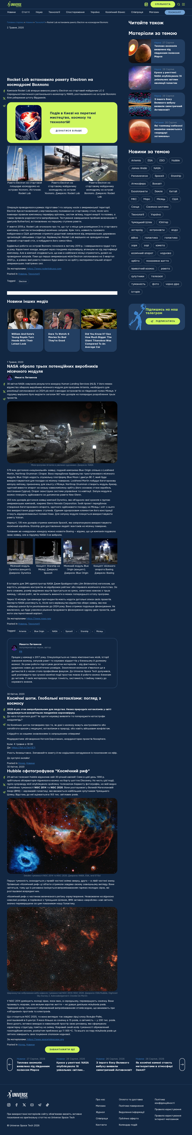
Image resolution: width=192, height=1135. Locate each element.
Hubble (176, 160)
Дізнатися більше (69, 131)
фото (155, 284)
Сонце (135, 207)
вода (174, 230)
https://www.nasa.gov (38, 618)
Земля (158, 191)
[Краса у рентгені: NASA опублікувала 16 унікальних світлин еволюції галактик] (140, 78)
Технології (54, 12)
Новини (11, 12)
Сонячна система (157, 207)
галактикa (151, 237)
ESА (150, 160)
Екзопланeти (139, 191)
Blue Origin (39, 631)
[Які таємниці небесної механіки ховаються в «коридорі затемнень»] (140, 131)
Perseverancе (139, 176)
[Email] (20, 651)
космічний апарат (142, 253)
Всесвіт (157, 183)
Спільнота (163, 4)
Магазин (154, 12)
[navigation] (178, 4)
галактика (171, 237)
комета (160, 245)
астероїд (137, 230)
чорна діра (172, 284)
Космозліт (175, 12)
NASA (54, 631)
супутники (137, 276)
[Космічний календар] (146, 4)
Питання (159, 122)
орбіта (135, 261)
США (175, 199)
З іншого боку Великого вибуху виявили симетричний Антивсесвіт (168, 104)
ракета (165, 268)
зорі (146, 245)
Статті (26, 12)
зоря (134, 245)
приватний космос (142, 268)
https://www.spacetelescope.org (45, 1039)
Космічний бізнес (115, 12)
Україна (95, 12)
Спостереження (75, 12)
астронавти (157, 230)
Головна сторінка (15, 22)
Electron (23, 282)
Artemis (22, 631)
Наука (39, 12)
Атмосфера (138, 183)
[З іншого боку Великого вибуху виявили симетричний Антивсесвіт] (140, 104)
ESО (162, 160)
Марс (147, 199)
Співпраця (137, 12)
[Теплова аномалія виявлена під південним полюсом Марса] (140, 51)
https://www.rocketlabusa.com (43, 268)
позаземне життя (157, 261)
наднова (165, 253)
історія (135, 292)
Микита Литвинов (26, 377)
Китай (173, 191)
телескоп (157, 276)
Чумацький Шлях (141, 222)
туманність (138, 284)
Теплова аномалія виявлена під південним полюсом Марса (166, 51)
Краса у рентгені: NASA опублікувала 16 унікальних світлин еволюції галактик (168, 77)
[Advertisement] (62, 56)
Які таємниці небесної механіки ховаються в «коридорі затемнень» (168, 131)
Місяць (99, 631)
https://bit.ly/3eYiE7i (23, 747)
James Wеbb (139, 168)
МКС (134, 199)
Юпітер (163, 222)
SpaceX (69, 631)
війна (134, 237)
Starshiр (84, 631)
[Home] (14, 4)
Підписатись (165, 321)
